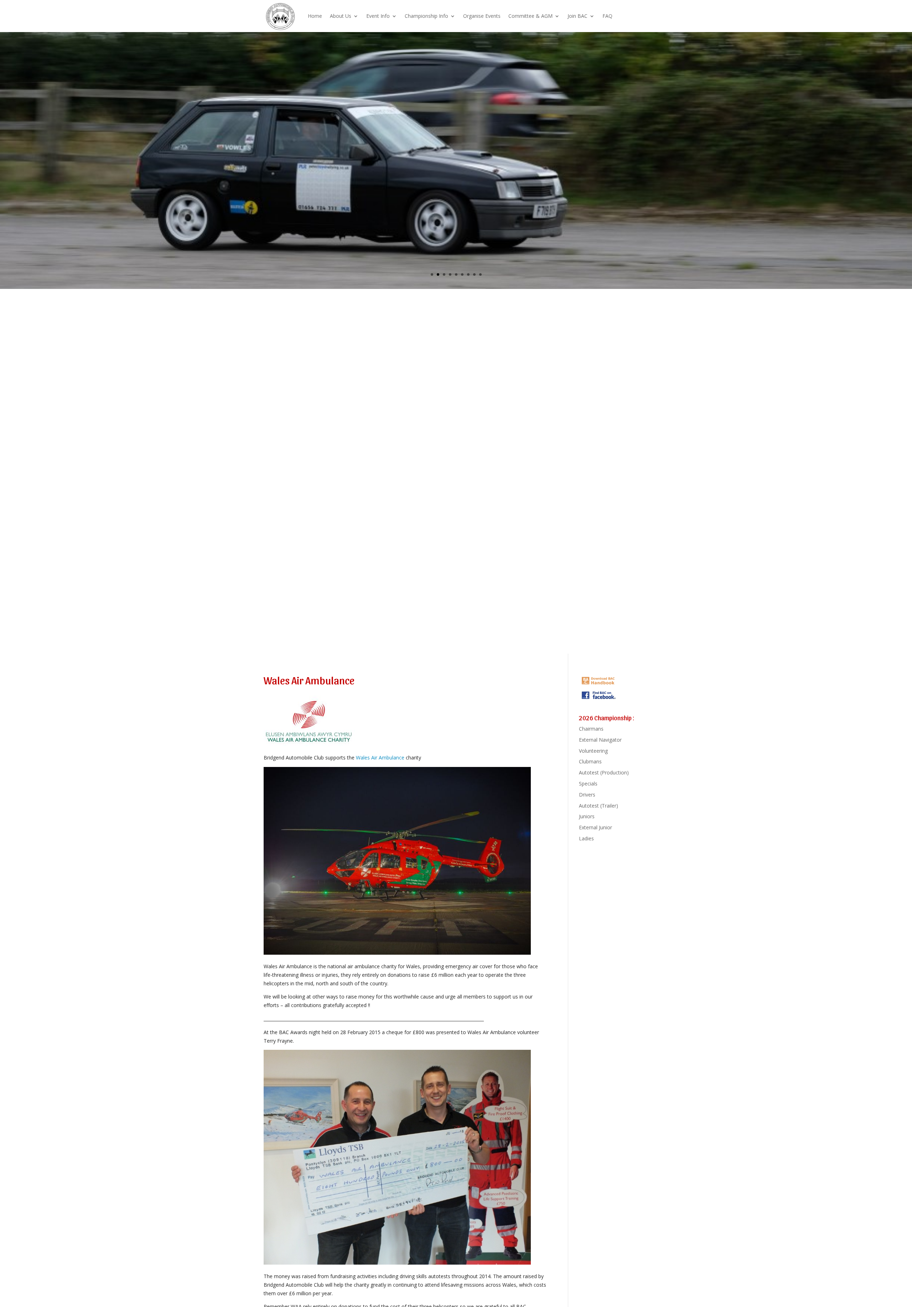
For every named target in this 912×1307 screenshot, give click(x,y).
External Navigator (600, 739)
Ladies (586, 838)
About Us (340, 15)
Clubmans (590, 761)
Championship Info (426, 15)
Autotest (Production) (604, 772)
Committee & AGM (530, 15)
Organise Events (482, 15)
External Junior (595, 827)
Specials (588, 783)
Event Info (378, 15)
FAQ (607, 15)
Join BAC (577, 15)
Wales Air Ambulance (380, 757)
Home (315, 15)
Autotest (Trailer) (598, 805)
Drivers (587, 794)
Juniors (587, 816)
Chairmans (591, 728)
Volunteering (593, 750)
